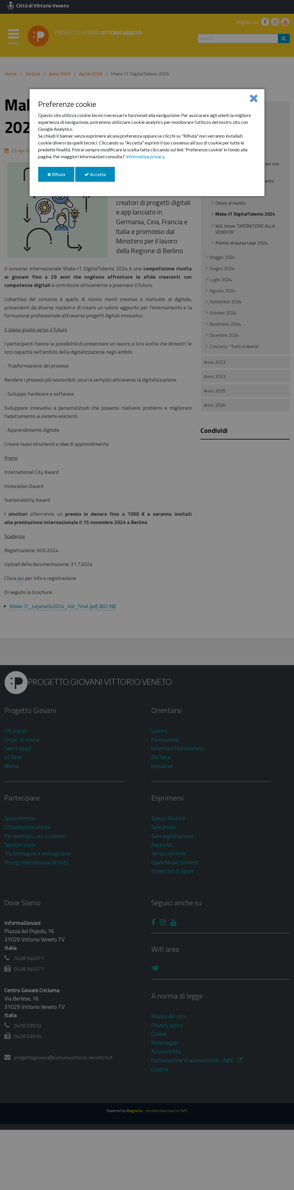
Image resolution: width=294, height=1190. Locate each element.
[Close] (253, 98)
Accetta (102, 176)
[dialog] (146, 142)
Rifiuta (62, 176)
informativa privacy (145, 156)
